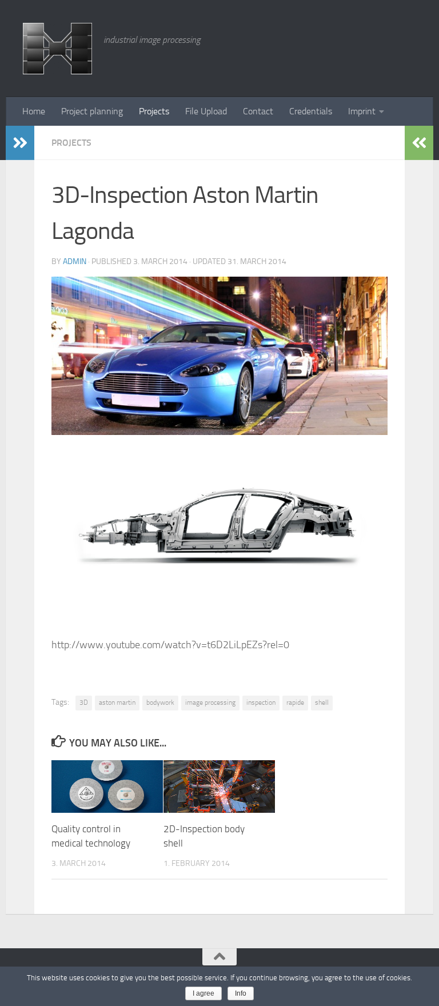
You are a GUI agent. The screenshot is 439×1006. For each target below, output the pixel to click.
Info (240, 993)
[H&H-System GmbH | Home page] (57, 48)
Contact (258, 111)
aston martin (117, 702)
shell (322, 702)
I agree (203, 993)
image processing (210, 702)
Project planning (92, 111)
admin (74, 261)
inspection (261, 702)
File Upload (206, 111)
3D (83, 702)
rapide (295, 702)
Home (33, 111)
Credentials (310, 111)
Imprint (362, 111)
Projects (154, 111)
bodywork (160, 702)
